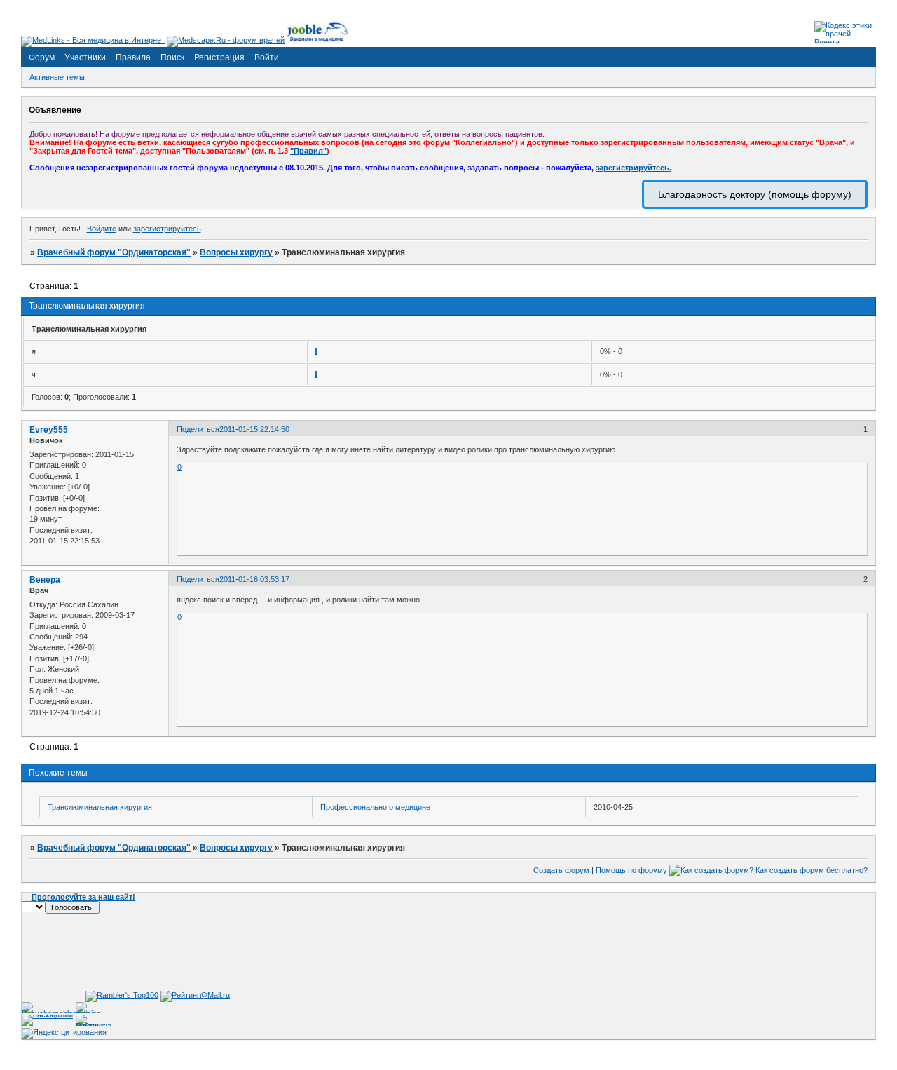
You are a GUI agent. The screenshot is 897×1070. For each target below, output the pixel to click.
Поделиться (198, 429)
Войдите (101, 228)
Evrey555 (48, 430)
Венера (44, 580)
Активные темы (57, 77)
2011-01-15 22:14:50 (254, 429)
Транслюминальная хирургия (100, 807)
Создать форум (561, 870)
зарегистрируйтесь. (633, 167)
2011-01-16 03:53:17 (254, 579)
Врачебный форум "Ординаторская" (114, 252)
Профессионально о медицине (375, 807)
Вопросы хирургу (236, 252)
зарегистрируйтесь (167, 228)
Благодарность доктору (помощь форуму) (754, 194)
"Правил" (308, 151)
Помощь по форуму (631, 870)
